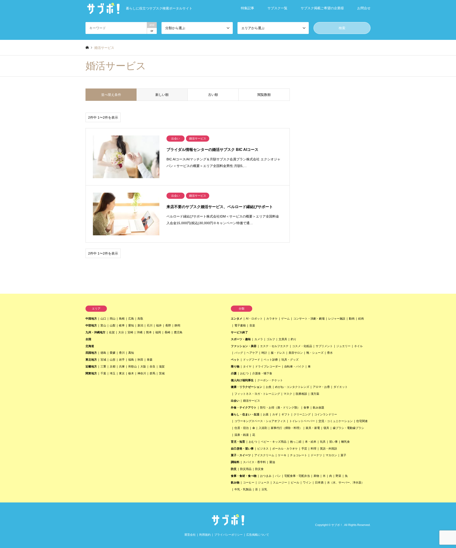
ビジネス (263, 448)
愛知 (131, 325)
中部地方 (91, 325)
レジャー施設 (336, 318)
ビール (295, 482)
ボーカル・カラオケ (285, 448)
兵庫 (122, 366)
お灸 (268, 387)
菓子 (343, 455)
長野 (168, 325)
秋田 (140, 359)
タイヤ (247, 366)
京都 (112, 366)
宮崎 (130, 332)
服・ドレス (278, 352)
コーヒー (248, 482)
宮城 (103, 359)
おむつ (244, 373)
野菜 (338, 476)
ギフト (285, 414)
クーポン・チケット (270, 380)
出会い (235, 400)
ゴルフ (270, 339)
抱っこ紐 (295, 441)
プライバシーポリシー (228, 534)
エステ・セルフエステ (274, 346)
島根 (122, 318)
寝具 (326, 428)
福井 (159, 325)
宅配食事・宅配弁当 (297, 476)
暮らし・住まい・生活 (245, 414)
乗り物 (235, 366)
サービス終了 (239, 332)
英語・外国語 (328, 448)
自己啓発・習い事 (242, 448)
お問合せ (363, 8)
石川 (149, 325)
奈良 (152, 366)
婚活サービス (251, 400)
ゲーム (285, 318)
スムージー (280, 482)
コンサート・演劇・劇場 (309, 318)
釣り (293, 339)
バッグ (238, 352)
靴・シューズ (314, 352)
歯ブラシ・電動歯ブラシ (348, 428)
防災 (234, 469)
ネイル (358, 346)
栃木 (131, 373)
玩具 (323, 441)
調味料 (235, 462)
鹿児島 (178, 332)
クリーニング (302, 414)
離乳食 (345, 441)
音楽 (252, 325)
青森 (149, 359)
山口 (103, 318)
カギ (275, 414)
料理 (313, 448)
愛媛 (112, 352)
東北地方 (91, 359)
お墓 (266, 414)
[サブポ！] (228, 524)
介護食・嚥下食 (262, 373)
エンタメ (236, 318)
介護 (234, 373)
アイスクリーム (264, 455)
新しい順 (162, 95)
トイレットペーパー (302, 421)
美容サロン (296, 352)
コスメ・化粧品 (302, 346)
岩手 (122, 359)
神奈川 (142, 373)
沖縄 (139, 332)
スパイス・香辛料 (254, 462)
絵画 (361, 318)
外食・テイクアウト (243, 407)
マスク (288, 393)
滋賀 (162, 366)
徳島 (103, 352)
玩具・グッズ (290, 359)
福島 (131, 359)
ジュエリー (343, 346)
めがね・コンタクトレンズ (292, 387)
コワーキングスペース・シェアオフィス (260, 421)
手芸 (304, 448)
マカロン (331, 455)
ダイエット (340, 387)
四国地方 (91, 352)
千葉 (103, 373)
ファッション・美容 (243, 346)
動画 (352, 318)
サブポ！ (337, 525)
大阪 (143, 366)
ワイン (307, 482)
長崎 (167, 332)
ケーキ (282, 455)
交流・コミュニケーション (335, 421)
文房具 (283, 339)
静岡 (177, 325)
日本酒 (319, 482)
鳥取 (140, 318)
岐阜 (122, 325)
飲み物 (235, 482)
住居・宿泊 (241, 428)
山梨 (112, 325)
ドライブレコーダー (268, 366)
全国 (88, 339)
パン (278, 476)
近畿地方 (91, 366)
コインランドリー (325, 414)
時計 (264, 352)
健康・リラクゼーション (246, 387)
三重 (103, 366)
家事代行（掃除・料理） (286, 428)
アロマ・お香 (321, 387)
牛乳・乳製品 (243, 489)
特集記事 (247, 8)
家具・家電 (313, 428)
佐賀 (112, 332)
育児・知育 (238, 441)
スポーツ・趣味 (241, 339)
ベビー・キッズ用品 (273, 441)
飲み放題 (318, 407)
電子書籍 (240, 325)
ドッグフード (251, 359)
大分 (121, 332)
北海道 (90, 346)
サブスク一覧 (277, 8)
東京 (122, 373)
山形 (112, 359)
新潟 (140, 325)
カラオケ (272, 318)
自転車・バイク (294, 366)
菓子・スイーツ (241, 455)
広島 (131, 318)
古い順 (213, 95)
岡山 (112, 318)
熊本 (149, 332)
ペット (235, 359)
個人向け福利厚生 (242, 380)
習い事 (333, 441)
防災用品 (246, 469)
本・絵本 (310, 441)
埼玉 (112, 373)
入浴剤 (263, 428)
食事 (306, 407)
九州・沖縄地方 (95, 332)
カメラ (258, 339)
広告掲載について (257, 534)
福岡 (158, 332)
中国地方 (91, 318)
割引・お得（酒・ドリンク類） (280, 407)
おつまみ (265, 476)
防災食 (259, 469)
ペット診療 (271, 359)
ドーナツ (316, 455)
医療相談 (301, 393)
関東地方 (91, 373)
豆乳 (264, 489)
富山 (103, 325)
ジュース (263, 482)
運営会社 (190, 534)
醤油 (272, 462)
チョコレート (298, 455)
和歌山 (132, 366)
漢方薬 (315, 393)
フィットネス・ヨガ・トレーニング (257, 393)
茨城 (162, 373)
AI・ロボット (254, 318)
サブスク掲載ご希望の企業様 (322, 8)
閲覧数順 (264, 95)
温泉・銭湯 (241, 435)
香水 (330, 352)
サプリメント (324, 346)
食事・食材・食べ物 (243, 476)
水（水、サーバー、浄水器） (345, 482)
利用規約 (205, 534)
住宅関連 (362, 421)
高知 (131, 352)
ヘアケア (252, 352)
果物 (316, 476)
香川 (122, 352)
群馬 (152, 373)
